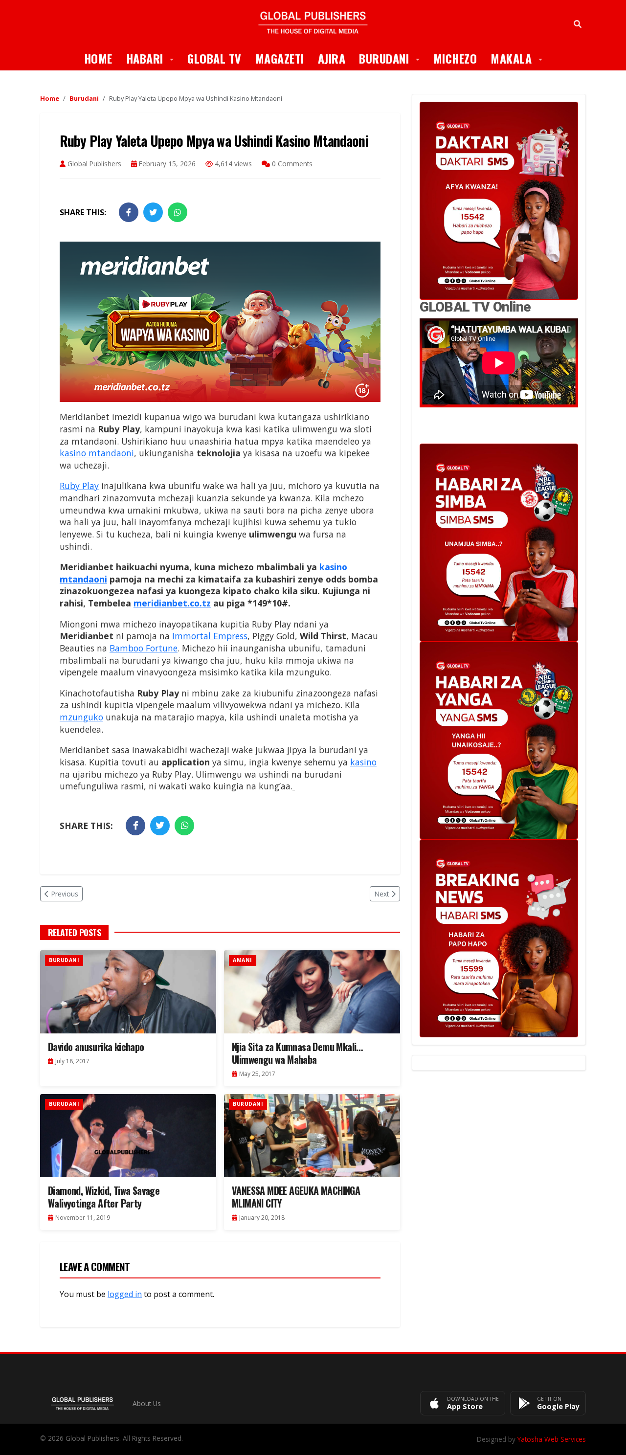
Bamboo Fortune (144, 648)
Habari (153, 58)
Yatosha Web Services (551, 1439)
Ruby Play (79, 486)
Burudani (392, 58)
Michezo (455, 58)
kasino (363, 762)
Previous (64, 893)
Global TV (214, 58)
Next (381, 893)
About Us (147, 1403)
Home (98, 58)
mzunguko (81, 717)
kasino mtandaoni (97, 453)
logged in (125, 1294)
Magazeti (279, 58)
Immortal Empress (209, 636)
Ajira (332, 58)
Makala (520, 58)
